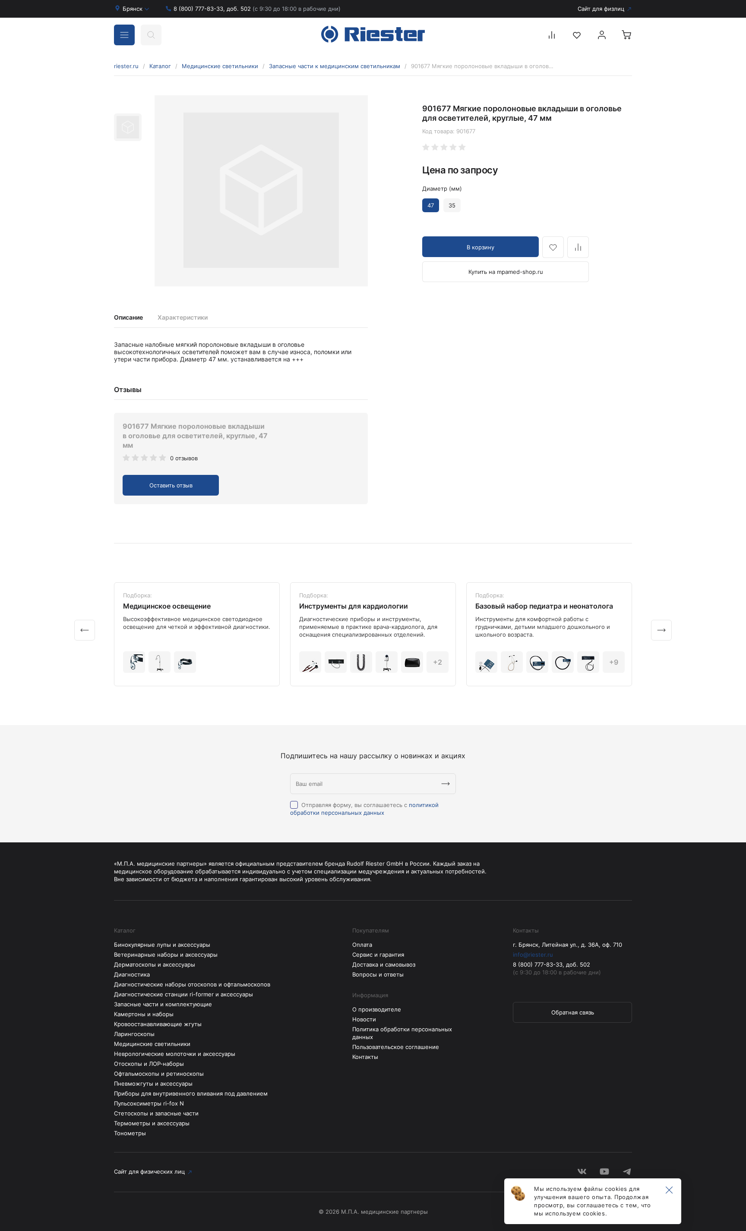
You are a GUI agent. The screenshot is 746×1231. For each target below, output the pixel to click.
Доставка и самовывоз (383, 964)
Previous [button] (84, 630)
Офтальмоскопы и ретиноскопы (159, 1073)
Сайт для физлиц (601, 8)
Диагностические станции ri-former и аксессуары (183, 994)
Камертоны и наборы (144, 1014)
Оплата (362, 944)
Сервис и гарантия (378, 954)
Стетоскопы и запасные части (156, 1113)
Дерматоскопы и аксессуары (154, 964)
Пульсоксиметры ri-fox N (149, 1103)
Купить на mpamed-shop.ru (505, 271)
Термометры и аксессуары (152, 1123)
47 (430, 205)
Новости (364, 1019)
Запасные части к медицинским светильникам (334, 66)
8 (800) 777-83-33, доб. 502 (257, 8)
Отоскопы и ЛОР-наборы (149, 1063)
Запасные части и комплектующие (163, 1004)
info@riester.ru (533, 954)
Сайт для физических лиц (149, 1171)
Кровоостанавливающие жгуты (158, 1024)
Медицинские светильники (220, 66)
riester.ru (126, 66)
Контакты (365, 1056)
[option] (261, 190)
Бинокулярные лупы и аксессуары (162, 944)
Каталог (160, 66)
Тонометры (130, 1133)
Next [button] (661, 630)
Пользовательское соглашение (395, 1046)
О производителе (376, 1009)
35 (452, 205)
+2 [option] (437, 662)
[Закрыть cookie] (669, 1190)
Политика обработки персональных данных (402, 1033)
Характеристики (183, 317)
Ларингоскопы (134, 1033)
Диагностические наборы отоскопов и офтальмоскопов (192, 984)
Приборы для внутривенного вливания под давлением (191, 1093)
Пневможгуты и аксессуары (153, 1083)
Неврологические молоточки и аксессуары (174, 1053)
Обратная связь (572, 1012)
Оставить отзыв (171, 485)
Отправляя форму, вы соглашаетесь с (364, 808)
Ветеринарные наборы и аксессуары (166, 954)
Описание (128, 317)
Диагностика (132, 974)
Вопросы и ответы (378, 974)
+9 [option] (613, 662)
